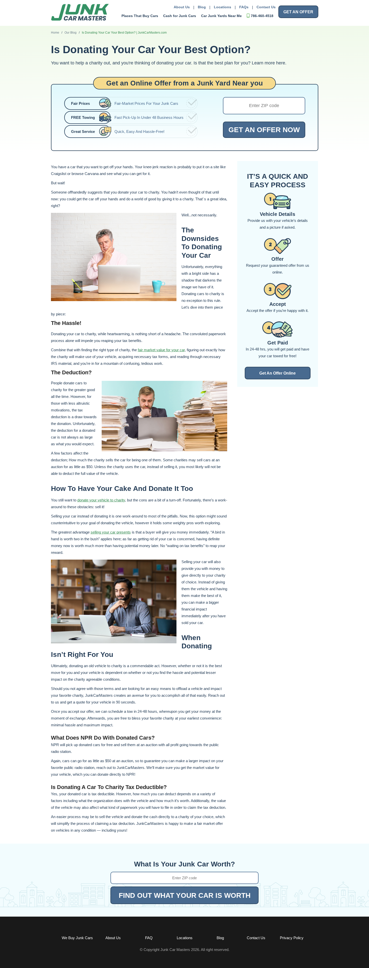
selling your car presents (111, 532)
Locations (222, 7)
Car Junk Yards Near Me (221, 16)
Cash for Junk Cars (179, 16)
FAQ (149, 938)
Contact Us (266, 7)
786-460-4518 (262, 16)
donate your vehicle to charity (101, 500)
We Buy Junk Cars (77, 938)
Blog (202, 7)
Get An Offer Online (277, 373)
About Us (182, 7)
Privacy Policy (291, 938)
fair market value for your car (161, 350)
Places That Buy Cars (139, 16)
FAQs (244, 7)
